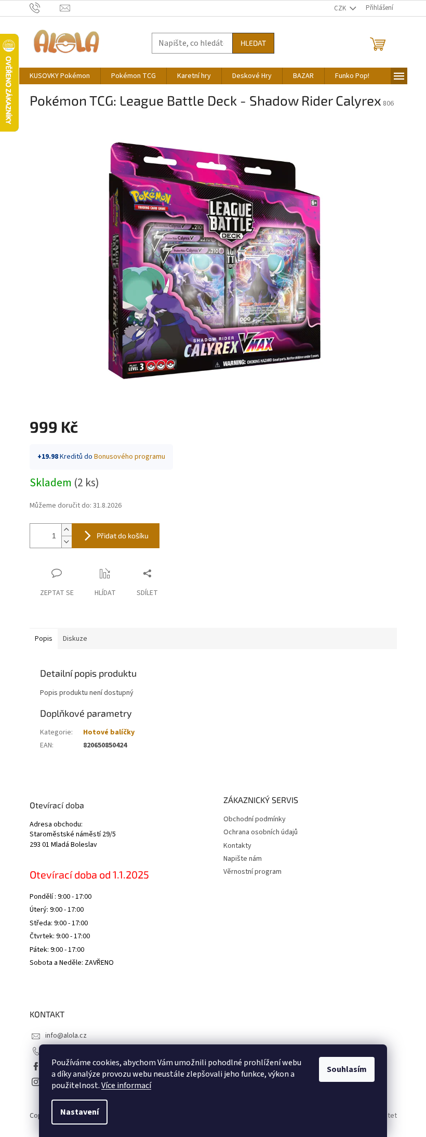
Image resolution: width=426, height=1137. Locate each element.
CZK (341, 8)
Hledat (253, 42)
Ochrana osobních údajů (260, 832)
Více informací (126, 1085)
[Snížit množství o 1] (66, 542)
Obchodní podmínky (254, 819)
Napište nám (242, 859)
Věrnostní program (252, 872)
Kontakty (237, 846)
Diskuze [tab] (75, 639)
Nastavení (79, 1112)
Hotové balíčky (109, 732)
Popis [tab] (43, 639)
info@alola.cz (66, 1035)
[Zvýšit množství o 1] (66, 530)
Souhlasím (347, 1069)
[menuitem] (59, 76)
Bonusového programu (129, 456)
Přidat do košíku (123, 535)
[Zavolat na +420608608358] (45, 7)
